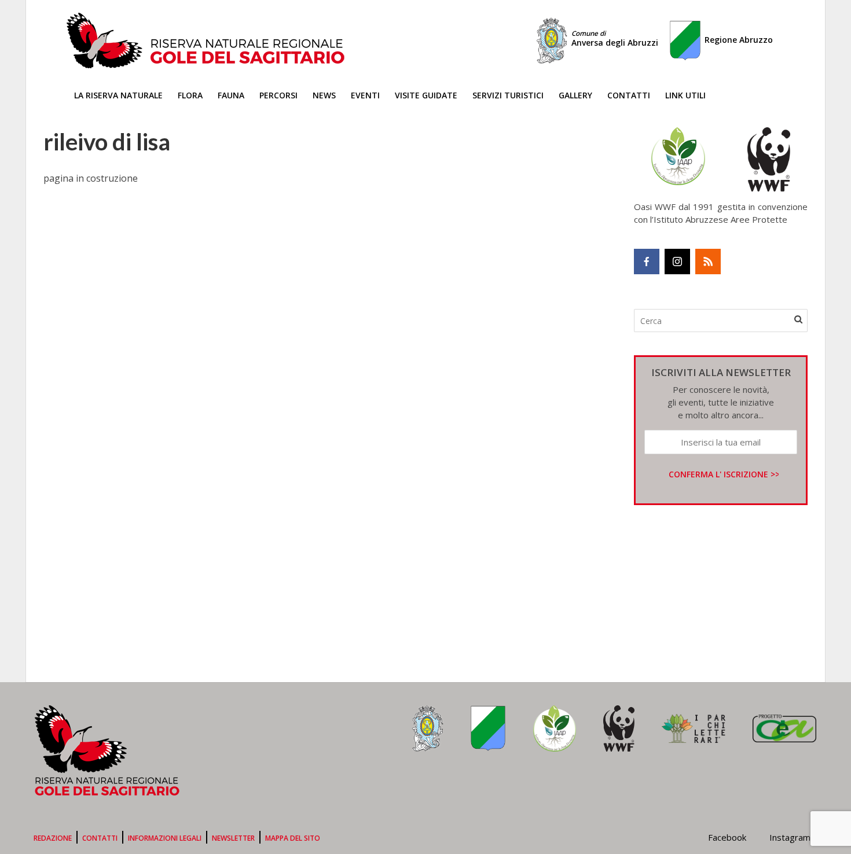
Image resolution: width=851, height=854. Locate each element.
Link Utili (685, 95)
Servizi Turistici (508, 95)
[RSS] (708, 261)
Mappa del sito (292, 838)
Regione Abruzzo (739, 39)
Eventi (365, 95)
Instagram (789, 837)
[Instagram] (677, 261)
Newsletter (233, 838)
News (324, 95)
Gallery (575, 95)
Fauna (231, 95)
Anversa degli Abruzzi (614, 38)
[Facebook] (646, 261)
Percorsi (278, 95)
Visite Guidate (426, 95)
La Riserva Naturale (118, 95)
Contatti (628, 95)
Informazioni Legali (164, 838)
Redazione (53, 838)
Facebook (727, 837)
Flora (190, 95)
